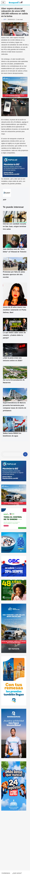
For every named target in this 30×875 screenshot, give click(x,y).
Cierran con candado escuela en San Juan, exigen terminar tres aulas (14, 226)
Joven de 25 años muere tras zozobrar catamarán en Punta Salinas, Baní (14, 309)
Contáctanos (6, 873)
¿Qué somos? (17, 873)
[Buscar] (25, 454)
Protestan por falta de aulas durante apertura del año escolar (14, 274)
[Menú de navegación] (3, 2)
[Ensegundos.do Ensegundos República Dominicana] (16, 2)
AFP (5, 19)
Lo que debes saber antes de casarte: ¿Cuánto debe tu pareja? (14, 335)
